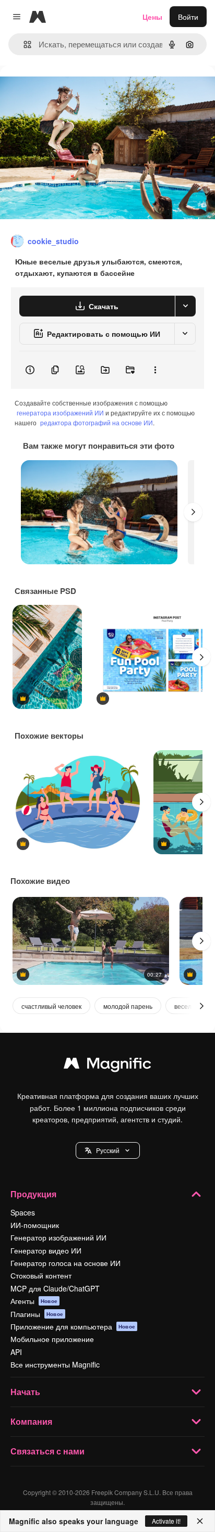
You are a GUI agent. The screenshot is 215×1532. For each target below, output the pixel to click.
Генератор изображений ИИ (58, 1237)
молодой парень (127, 1006)
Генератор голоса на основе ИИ (65, 1263)
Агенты (33, 1301)
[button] (108, 1150)
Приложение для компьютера (72, 1326)
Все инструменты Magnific (55, 1364)
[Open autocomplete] (23, 44)
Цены (152, 16)
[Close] (200, 1521)
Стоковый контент (40, 1275)
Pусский (108, 1150)
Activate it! (166, 1520)
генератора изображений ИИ (60, 412)
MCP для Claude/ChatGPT (55, 1288)
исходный (70, 89)
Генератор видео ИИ (45, 1250)
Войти (188, 16)
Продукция (33, 1194)
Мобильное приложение (52, 1339)
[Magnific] (107, 1065)
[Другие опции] (155, 370)
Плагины (36, 1314)
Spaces (22, 1212)
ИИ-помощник (34, 1225)
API (16, 1352)
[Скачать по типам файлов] (185, 306)
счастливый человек (51, 1006)
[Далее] (193, 512)
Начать (25, 1392)
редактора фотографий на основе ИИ (96, 422)
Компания (31, 1421)
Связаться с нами (47, 1451)
